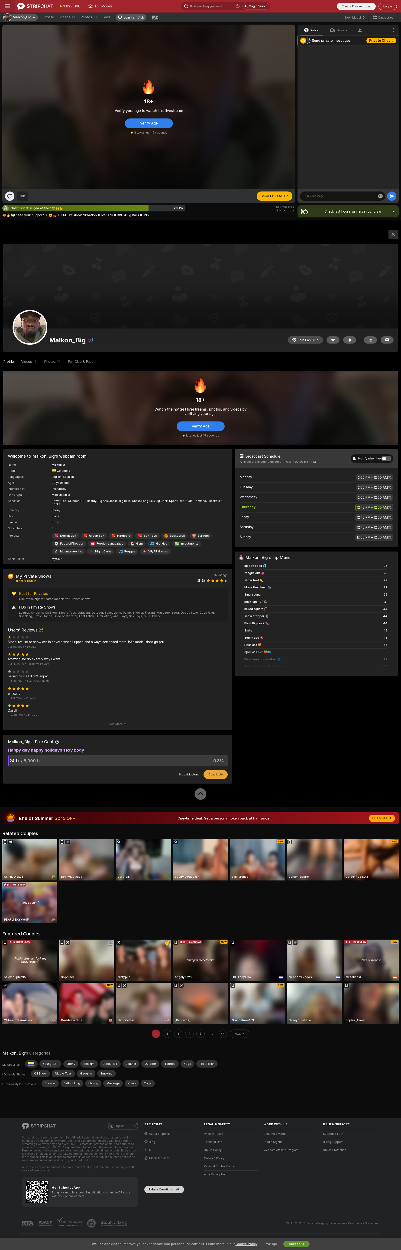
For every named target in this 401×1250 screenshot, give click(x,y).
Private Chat (379, 40)
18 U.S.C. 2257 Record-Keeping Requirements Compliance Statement (332, 1223)
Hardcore (124, 535)
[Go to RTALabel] (28, 1223)
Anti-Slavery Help (215, 1174)
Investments (189, 543)
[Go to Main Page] (35, 6)
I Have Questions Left (164, 1189)
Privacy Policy (213, 1133)
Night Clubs (103, 551)
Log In (387, 6)
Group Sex (96, 535)
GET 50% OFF (382, 818)
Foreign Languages (110, 543)
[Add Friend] (370, 340)
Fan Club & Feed (81, 362)
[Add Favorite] (9, 196)
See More (116, 724)
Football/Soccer (72, 543)
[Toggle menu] (7, 6)
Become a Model (275, 1133)
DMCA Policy (213, 1150)
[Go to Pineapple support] (92, 1223)
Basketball (177, 535)
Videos (67, 17)
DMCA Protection (334, 1150)
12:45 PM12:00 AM (372, 507)
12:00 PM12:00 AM (372, 537)
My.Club (57, 559)
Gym (139, 543)
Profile (48, 17)
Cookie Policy (246, 1244)
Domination (68, 535)
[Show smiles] (380, 196)
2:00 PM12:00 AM (373, 477)
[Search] (238, 6)
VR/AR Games (158, 551)
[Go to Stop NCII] (114, 1223)
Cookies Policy (214, 1158)
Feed (106, 17)
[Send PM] (387, 340)
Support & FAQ (333, 1133)
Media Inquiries (159, 1158)
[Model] (393, 234)
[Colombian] (31, 1064)
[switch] (386, 458)
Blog (152, 1142)
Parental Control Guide (219, 1166)
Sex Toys (150, 535)
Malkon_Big (13, 1053)
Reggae (129, 551)
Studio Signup (273, 1142)
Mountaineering (71, 551)
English (119, 1126)
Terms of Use (213, 1142)
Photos (89, 17)
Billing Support (333, 1142)
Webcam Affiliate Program (281, 1150)
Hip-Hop (162, 543)
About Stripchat (159, 1133)
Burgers (203, 535)
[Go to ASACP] (45, 1223)
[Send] (391, 196)
